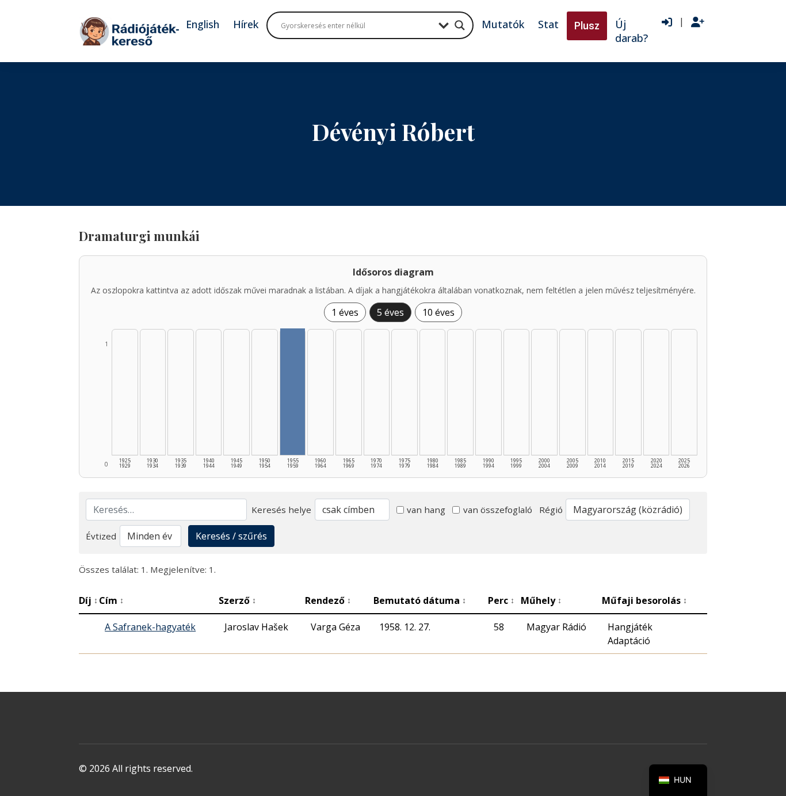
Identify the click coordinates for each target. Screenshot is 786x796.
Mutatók (503, 24)
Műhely (541, 600)
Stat (548, 24)
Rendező (328, 600)
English (202, 24)
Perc (501, 600)
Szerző (237, 600)
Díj (88, 600)
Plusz (587, 26)
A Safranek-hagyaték (150, 627)
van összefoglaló (497, 509)
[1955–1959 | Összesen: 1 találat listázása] (293, 391)
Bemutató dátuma (419, 600)
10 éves (438, 312)
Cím (111, 600)
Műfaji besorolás (644, 600)
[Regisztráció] (697, 22)
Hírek (245, 24)
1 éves (344, 312)
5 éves (390, 312)
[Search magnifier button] (460, 25)
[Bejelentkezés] (667, 22)
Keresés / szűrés (231, 536)
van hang (426, 509)
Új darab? (631, 31)
